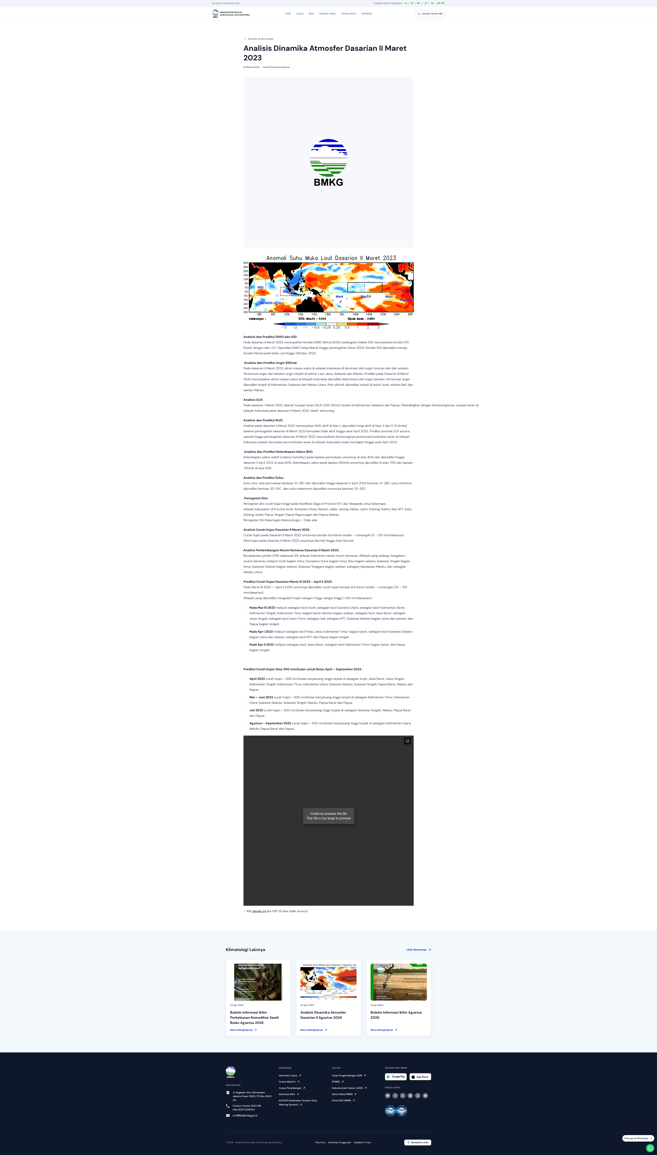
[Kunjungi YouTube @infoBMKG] (387, 1095)
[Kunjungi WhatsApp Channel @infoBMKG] (425, 1095)
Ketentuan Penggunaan (339, 1142)
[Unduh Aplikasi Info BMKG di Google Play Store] (396, 1076)
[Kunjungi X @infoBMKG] (402, 1095)
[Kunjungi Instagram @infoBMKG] (410, 1095)
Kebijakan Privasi (362, 1142)
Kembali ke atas (419, 1142)
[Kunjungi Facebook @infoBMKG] (395, 1095)
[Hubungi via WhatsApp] (650, 1148)
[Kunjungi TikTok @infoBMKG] (418, 1095)
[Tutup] (651, 1138)
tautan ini (259, 911)
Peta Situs (320, 1142)
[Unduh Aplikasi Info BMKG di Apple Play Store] (420, 1076)
